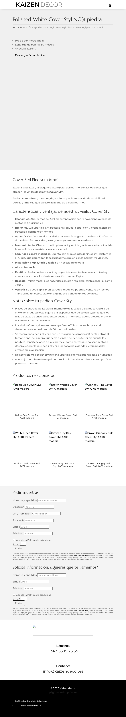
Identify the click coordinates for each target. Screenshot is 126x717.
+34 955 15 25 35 (63, 651)
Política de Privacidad (83, 555)
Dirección (18, 506)
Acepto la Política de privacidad (33, 540)
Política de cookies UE (31, 705)
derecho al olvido (20, 559)
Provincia (18, 520)
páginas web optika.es (63, 692)
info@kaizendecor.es (63, 671)
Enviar (18, 548)
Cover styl (48, 27)
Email (16, 526)
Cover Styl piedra (64, 27)
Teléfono (18, 533)
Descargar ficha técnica (29, 55)
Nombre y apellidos (25, 500)
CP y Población (22, 513)
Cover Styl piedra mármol (89, 27)
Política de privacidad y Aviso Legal (31, 701)
